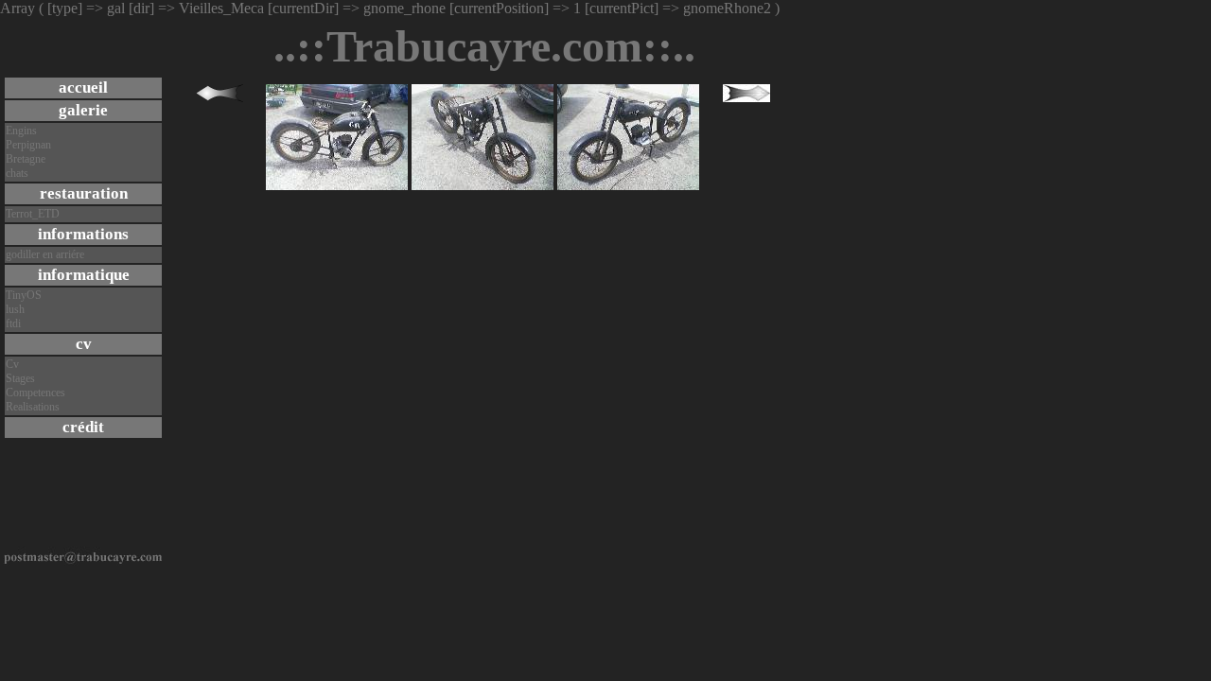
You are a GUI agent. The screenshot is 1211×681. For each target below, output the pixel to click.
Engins (21, 130)
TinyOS (24, 295)
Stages (20, 378)
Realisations (33, 406)
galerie (83, 110)
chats (17, 173)
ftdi (13, 323)
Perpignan (28, 144)
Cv (12, 364)
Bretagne (25, 159)
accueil (83, 87)
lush (15, 309)
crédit (83, 427)
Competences (35, 392)
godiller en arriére (45, 254)
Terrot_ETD (33, 213)
